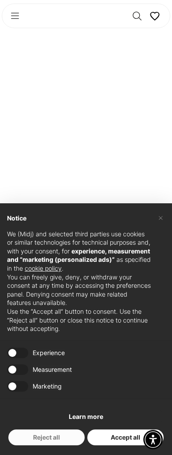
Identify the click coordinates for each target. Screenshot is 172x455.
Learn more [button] (86, 416)
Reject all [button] (46, 437)
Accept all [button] (125, 437)
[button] (153, 439)
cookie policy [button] (43, 268)
